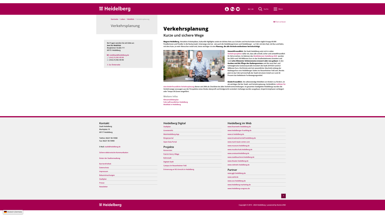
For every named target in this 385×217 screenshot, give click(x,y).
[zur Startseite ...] (110, 205)
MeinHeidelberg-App (171, 134)
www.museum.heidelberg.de (238, 146)
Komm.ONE (281, 205)
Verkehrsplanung (125, 26)
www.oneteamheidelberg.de (238, 153)
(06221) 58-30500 (116, 57)
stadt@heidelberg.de (112, 147)
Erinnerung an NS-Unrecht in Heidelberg (178, 169)
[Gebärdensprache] (232, 9)
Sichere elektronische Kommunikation (113, 152)
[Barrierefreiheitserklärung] (227, 9)
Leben (122, 19)
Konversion (167, 150)
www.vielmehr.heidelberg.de (238, 165)
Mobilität (130, 19)
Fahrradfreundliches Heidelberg (175, 102)
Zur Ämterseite (114, 65)
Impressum (103, 171)
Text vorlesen (280, 22)
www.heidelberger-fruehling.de (239, 130)
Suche (266, 9)
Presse (101, 183)
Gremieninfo (168, 130)
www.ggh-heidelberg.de (237, 173)
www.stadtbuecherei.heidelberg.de (241, 157)
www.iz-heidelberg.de (236, 134)
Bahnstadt (167, 158)
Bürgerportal (168, 138)
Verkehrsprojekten (235, 54)
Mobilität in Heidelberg (172, 104)
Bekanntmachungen (107, 175)
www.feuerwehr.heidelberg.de (239, 126)
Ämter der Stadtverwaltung (109, 158)
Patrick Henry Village (171, 154)
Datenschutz (104, 167)
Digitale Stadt (168, 162)
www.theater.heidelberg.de (238, 161)
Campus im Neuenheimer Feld (174, 165)
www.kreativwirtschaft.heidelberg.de (242, 138)
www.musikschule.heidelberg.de (240, 149)
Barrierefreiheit (105, 164)
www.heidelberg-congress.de (239, 188)
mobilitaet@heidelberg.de (119, 55)
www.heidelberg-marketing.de (239, 185)
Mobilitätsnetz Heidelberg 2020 (265, 56)
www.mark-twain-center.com (239, 142)
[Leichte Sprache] (238, 9)
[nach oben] (283, 196)
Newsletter (103, 187)
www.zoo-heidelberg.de (237, 181)
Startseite (114, 19)
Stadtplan (103, 179)
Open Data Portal (170, 142)
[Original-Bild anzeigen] (194, 66)
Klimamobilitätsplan (171, 100)
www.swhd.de (233, 177)
